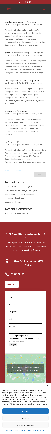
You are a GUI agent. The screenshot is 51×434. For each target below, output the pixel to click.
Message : (13, 326)
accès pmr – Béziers (14, 142)
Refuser (25, 418)
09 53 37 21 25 (26, 2)
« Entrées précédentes (14, 170)
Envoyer (13, 344)
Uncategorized (36, 24)
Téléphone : (13, 312)
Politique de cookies (13, 430)
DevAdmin (12, 24)
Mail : (11, 319)
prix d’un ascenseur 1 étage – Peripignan (24, 52)
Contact (12, 284)
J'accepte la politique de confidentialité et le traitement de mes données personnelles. (24, 338)
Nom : (11, 297)
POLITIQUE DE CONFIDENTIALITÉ (32, 430)
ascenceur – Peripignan (16, 111)
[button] (47, 385)
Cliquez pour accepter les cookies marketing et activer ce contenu (25, 368)
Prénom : (12, 304)
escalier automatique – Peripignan (21, 22)
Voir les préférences (25, 425)
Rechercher (40, 174)
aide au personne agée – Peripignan (22, 80)
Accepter (25, 411)
